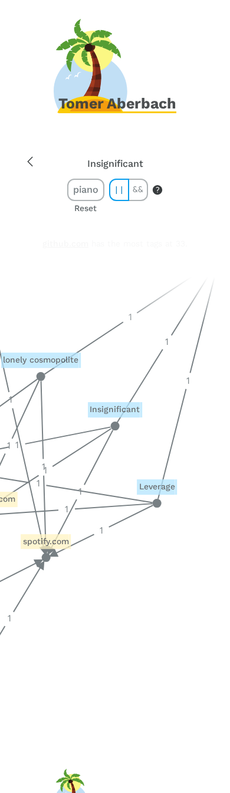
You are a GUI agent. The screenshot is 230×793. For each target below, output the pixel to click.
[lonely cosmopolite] (41, 376)
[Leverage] (157, 503)
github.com (65, 244)
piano (85, 189)
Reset (85, 208)
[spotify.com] (46, 558)
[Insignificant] (114, 426)
